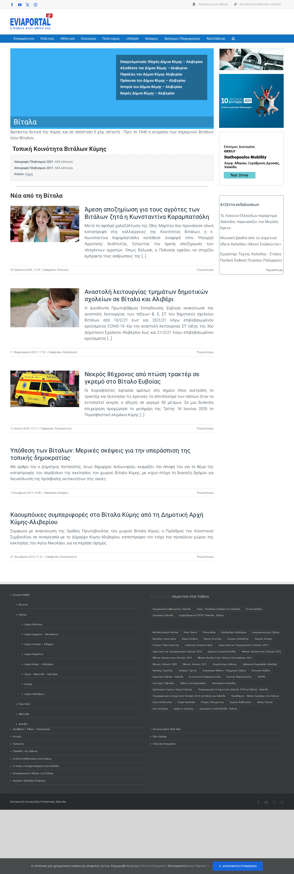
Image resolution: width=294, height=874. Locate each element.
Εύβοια (22, 614)
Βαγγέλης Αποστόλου (164, 638)
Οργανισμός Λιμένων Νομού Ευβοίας (172, 689)
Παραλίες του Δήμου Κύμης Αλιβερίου (151, 74)
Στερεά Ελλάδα (21, 595)
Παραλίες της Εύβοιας (25, 751)
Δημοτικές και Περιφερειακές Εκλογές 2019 (243, 645)
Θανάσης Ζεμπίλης (163, 670)
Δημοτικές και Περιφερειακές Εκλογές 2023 (177, 651)
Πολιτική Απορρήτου (164, 743)
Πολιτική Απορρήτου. (153, 866)
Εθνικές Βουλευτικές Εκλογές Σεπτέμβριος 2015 (225, 657)
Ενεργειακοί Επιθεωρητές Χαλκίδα (172, 609)
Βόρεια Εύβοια (190, 638)
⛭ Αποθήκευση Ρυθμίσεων (238, 866)
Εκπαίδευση (69, 352)
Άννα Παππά (190, 632)
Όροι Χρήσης (160, 736)
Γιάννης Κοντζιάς (212, 638)
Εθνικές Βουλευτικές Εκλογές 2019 (172, 657)
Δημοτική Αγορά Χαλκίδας (221, 651)
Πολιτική (62, 269)
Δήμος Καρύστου (34, 654)
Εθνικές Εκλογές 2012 (195, 664)
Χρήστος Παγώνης (184, 708)
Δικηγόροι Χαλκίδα (164, 615)
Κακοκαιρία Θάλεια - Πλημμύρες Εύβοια (224, 670)
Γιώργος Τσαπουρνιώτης (166, 645)
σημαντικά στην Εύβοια (190, 596)
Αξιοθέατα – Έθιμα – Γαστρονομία (31, 729)
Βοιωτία (23, 604)
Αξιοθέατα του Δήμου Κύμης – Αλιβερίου (153, 68)
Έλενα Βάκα (209, 632)
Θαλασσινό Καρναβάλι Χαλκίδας (260, 664)
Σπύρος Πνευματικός (212, 702)
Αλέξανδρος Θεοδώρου (234, 632)
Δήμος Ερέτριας (33, 624)
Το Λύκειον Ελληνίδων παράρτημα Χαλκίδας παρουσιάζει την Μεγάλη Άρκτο (249, 221)
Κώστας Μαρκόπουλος (239, 676)
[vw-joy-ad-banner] (251, 77)
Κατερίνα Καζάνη (261, 670)
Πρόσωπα (18, 743)
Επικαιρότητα (63, 428)
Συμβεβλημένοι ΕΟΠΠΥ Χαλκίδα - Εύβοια (201, 615)
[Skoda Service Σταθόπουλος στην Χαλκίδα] (251, 52)
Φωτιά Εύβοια (160, 708)
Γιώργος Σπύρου (263, 638)
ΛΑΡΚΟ (261, 676)
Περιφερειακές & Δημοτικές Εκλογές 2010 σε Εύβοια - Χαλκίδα (233, 689)
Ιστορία (17, 736)
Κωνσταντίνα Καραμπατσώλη (205, 676)
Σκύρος (28, 684)
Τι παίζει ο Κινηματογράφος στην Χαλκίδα (36, 766)
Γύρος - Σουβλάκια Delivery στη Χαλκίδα (218, 609)
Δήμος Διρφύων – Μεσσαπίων (41, 634)
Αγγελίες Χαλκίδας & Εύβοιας (29, 780)
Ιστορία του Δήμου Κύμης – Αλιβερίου (151, 87)
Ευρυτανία (24, 704)
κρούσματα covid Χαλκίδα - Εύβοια (218, 708)
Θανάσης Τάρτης (188, 670)
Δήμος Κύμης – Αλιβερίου (39, 664)
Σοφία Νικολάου (186, 702)
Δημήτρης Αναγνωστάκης (199, 645)
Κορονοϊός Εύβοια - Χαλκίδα (168, 676)
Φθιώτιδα (24, 714)
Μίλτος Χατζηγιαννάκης (193, 683)
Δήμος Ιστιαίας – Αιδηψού (39, 644)
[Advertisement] (205, 20)
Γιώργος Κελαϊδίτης (238, 638)
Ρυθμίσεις (201, 866)
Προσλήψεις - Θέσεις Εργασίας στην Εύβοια (255, 696)
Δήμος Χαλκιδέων (34, 694)
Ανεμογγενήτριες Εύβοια (265, 632)
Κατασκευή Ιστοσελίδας (25, 801)
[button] (233, 38)
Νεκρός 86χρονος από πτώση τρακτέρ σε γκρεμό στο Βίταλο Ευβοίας (142, 378)
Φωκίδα (23, 724)
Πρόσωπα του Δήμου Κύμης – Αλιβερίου (153, 80)
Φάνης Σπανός (265, 702)
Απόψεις (63, 492)
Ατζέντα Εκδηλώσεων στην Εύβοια (32, 758)
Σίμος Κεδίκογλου (162, 702)
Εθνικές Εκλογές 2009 (165, 664)
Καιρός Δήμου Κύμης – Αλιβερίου (147, 93)
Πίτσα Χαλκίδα (255, 609)
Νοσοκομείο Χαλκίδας (224, 683)
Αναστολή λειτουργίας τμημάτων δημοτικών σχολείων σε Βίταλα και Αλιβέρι (146, 295)
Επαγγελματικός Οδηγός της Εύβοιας (33, 773)
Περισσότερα (205, 269)
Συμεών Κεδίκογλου (240, 702)
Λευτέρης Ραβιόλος (164, 683)
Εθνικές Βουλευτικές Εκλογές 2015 (261, 651)
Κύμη (29, 174)
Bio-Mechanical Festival (165, 632)
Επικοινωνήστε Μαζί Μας (167, 729)
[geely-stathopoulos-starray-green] (251, 135)
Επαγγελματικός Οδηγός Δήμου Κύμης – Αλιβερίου (161, 62)
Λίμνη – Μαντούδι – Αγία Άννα (41, 674)
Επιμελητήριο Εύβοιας (224, 664)
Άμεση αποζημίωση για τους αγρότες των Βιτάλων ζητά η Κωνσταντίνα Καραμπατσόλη (147, 213)
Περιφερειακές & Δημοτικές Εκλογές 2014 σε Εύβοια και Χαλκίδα (189, 696)
